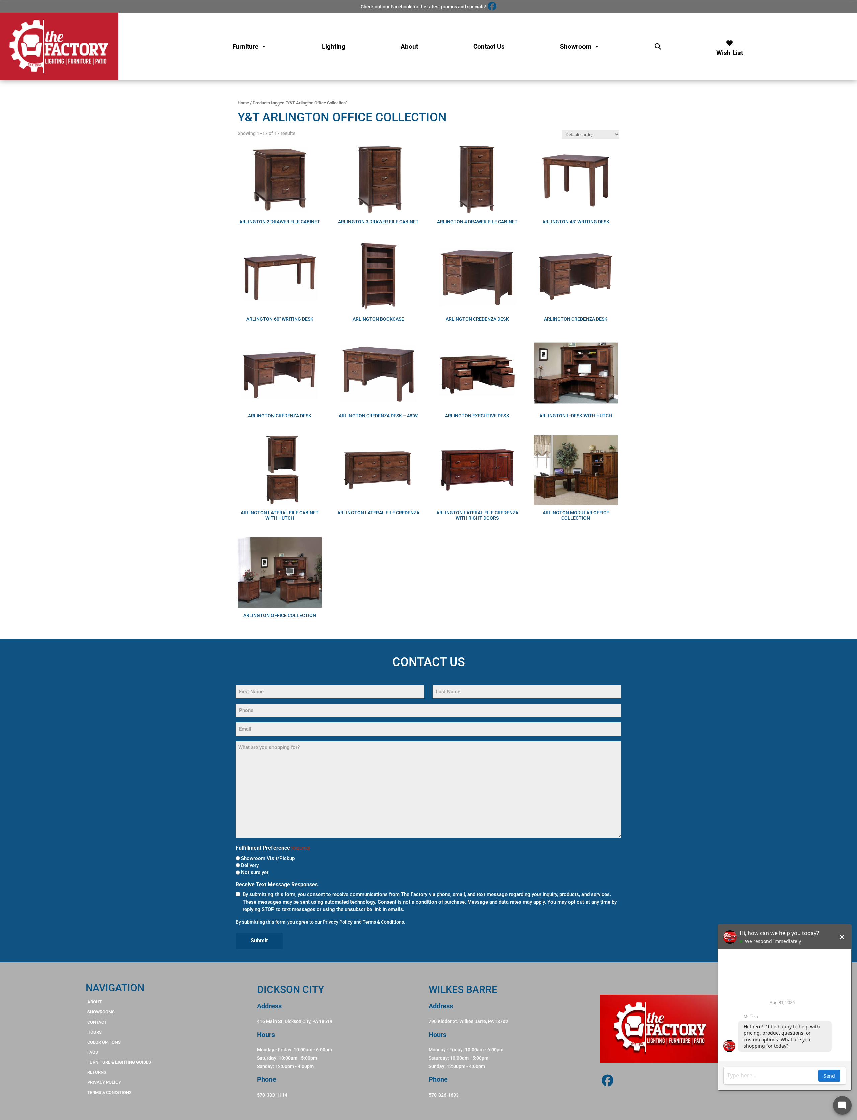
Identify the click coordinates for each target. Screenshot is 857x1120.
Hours (94, 1032)
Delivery (250, 865)
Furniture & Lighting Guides (119, 1062)
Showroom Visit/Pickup (268, 858)
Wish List (729, 51)
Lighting (333, 46)
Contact (97, 1022)
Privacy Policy (338, 922)
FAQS (92, 1052)
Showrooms (101, 1011)
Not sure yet (254, 872)
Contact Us (489, 46)
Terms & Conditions (383, 922)
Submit (259, 940)
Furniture (245, 46)
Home (243, 103)
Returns (96, 1072)
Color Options (104, 1042)
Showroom (575, 46)
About (409, 46)
